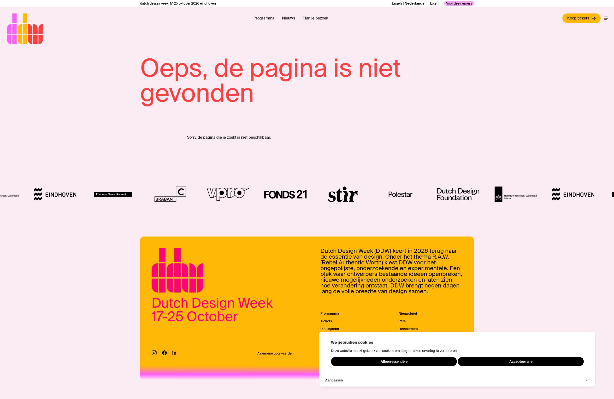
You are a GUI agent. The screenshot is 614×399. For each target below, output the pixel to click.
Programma (264, 18)
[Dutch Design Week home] (12, 28)
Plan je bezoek (315, 18)
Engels (397, 3)
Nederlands (414, 3)
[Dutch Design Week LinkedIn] (174, 353)
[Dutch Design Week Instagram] (154, 353)
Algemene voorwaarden (275, 353)
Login (434, 3)
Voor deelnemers (459, 3)
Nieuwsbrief (408, 313)
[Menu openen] (606, 18)
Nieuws (288, 18)
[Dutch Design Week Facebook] (164, 353)
